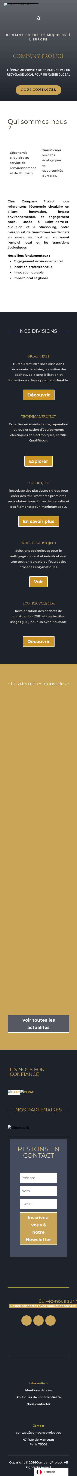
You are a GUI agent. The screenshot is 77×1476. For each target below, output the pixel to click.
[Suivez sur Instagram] (50, 1320)
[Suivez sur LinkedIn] (38, 1320)
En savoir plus (38, 521)
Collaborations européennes (38, 830)
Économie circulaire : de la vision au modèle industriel (38, 719)
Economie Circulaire (38, 730)
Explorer (38, 461)
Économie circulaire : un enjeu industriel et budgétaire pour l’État (38, 935)
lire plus (38, 762)
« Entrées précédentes (25, 999)
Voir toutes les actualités (38, 1024)
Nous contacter (38, 89)
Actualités (49, 725)
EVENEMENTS (38, 840)
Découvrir (38, 395)
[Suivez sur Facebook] (26, 1320)
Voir (38, 581)
